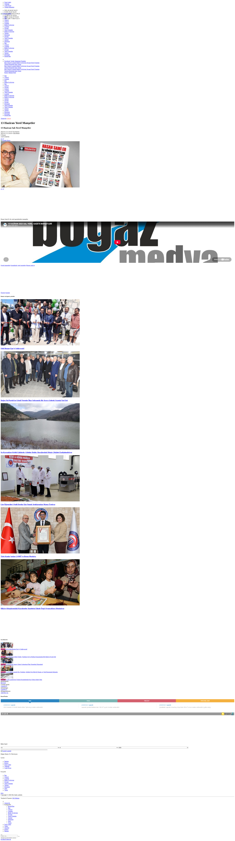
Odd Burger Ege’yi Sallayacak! (12, 348)
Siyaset (6, 28)
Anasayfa (3, 118)
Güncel (6, 20)
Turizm (6, 33)
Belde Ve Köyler (9, 25)
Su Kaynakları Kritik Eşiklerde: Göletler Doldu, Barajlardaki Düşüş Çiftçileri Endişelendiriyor (36, 452)
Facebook (7, 61)
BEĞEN (3, 683)
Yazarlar (6, 828)
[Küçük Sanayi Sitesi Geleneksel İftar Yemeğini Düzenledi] (7, 663)
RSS (14, 72)
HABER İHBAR (6, 839)
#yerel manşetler (5, 265)
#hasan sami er (30, 265)
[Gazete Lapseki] (6, 13)
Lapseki (6, 23)
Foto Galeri (7, 2)
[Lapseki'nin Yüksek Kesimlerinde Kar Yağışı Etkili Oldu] (7, 678)
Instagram (18, 61)
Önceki (3, 293)
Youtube (23, 61)
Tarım (19, 64)
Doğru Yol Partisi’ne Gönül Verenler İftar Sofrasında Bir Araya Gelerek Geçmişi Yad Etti (34, 400)
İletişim (11, 72)
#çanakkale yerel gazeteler (18, 265)
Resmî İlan (7, 56)
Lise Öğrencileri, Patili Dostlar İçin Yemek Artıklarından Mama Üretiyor (28, 504)
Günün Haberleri (9, 7)
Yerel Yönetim (8, 30)
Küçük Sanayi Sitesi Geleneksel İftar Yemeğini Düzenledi (24, 664)
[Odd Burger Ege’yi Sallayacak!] (40, 345)
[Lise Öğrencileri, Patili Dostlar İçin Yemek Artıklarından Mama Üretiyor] (40, 501)
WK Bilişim (15, 798)
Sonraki (7, 293)
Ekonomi (7, 35)
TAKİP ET (4, 686)
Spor (15, 64)
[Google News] (5, 140)
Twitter (12, 61)
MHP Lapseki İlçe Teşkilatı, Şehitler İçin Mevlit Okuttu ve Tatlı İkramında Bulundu (32, 672)
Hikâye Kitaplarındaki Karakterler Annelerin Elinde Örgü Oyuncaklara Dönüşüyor (32, 608)
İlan (5, 17)
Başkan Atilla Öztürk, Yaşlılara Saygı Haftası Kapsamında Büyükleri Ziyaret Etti (31, 657)
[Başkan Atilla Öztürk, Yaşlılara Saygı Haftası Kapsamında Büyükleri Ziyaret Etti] (7, 655)
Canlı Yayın (7, 5)
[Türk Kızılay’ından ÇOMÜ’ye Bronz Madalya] (40, 553)
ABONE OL (4, 693)
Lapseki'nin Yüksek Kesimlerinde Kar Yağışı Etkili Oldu (24, 679)
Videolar (6, 4)
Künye (6, 72)
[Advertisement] (56, 204)
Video (6, 826)
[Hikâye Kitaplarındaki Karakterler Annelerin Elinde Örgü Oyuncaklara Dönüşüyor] (40, 605)
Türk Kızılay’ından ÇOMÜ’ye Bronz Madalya (18, 556)
